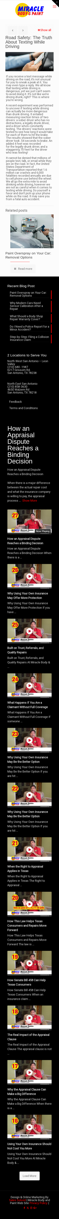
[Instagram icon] (31, 1207)
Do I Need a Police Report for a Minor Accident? (29, 328)
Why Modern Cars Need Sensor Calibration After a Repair (26, 306)
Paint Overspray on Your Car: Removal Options (28, 294)
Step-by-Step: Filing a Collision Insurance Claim (29, 338)
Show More (29, 500)
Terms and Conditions (23, 408)
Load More (29, 1176)
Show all (45, 30)
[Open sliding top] (55, 3)
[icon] (34, 1207)
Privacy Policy (39, 1203)
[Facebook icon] (24, 1207)
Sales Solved (17, 1200)
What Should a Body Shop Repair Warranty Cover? (26, 318)
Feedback (15, 401)
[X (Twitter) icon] (28, 1207)
